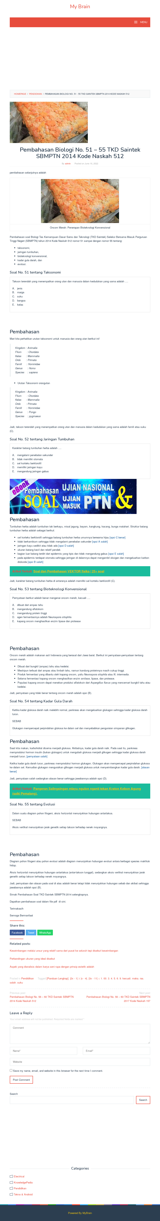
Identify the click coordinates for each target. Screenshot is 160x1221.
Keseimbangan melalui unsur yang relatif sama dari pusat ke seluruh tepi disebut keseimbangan (64, 950)
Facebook (17, 932)
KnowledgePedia (23, 1182)
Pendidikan (27, 978)
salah (13, 982)
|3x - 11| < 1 (95, 978)
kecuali (127, 978)
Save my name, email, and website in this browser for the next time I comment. (58, 1071)
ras (141, 978)
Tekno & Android (23, 1194)
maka (135, 978)
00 (105, 978)
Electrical (19, 1176)
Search (14, 1094)
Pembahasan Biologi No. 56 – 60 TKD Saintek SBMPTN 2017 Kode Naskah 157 (118, 997)
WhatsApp (45, 932)
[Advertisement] (80, 60)
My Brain (80, 6)
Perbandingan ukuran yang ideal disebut (32, 958)
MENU (143, 22)
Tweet (31, 932)
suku (20, 982)
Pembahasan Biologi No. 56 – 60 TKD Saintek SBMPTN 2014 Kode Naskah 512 (42, 997)
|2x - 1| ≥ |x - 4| (78, 978)
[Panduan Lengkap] (57, 978)
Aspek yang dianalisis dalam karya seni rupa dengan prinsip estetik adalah (52, 966)
